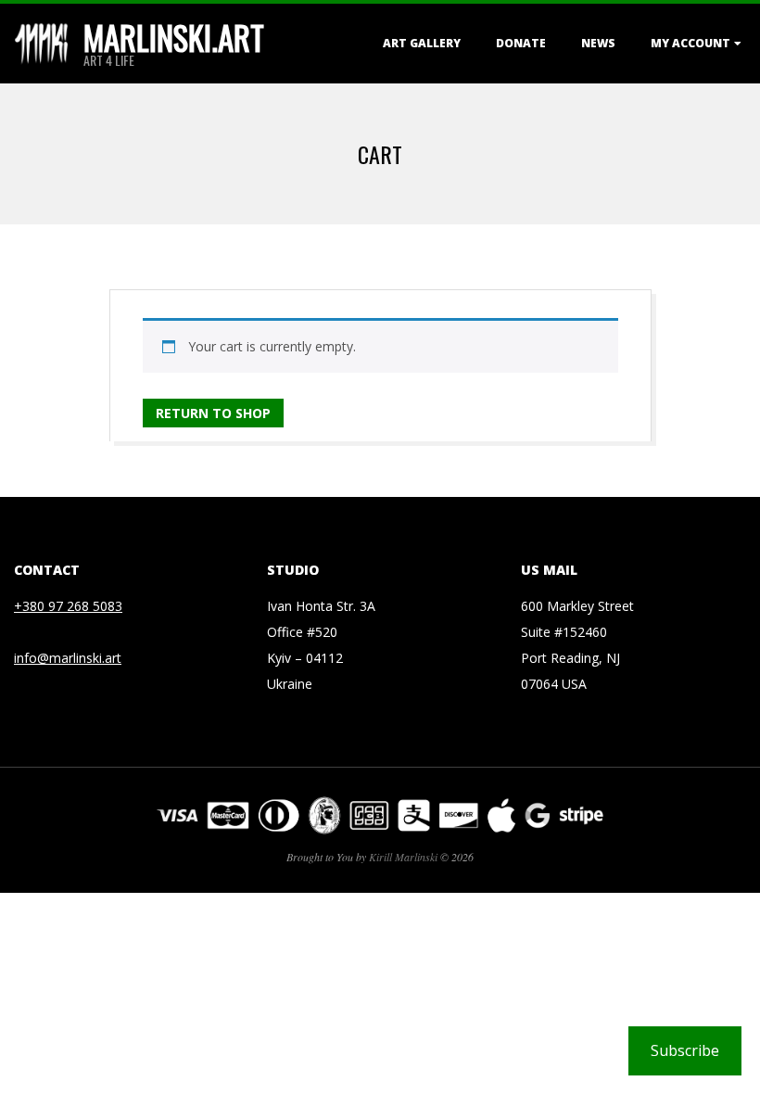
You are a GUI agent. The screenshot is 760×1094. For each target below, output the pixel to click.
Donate (521, 43)
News (598, 43)
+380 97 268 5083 (68, 606)
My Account (690, 43)
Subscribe (685, 1050)
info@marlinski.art (67, 658)
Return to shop (213, 413)
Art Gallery (422, 43)
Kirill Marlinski (403, 856)
